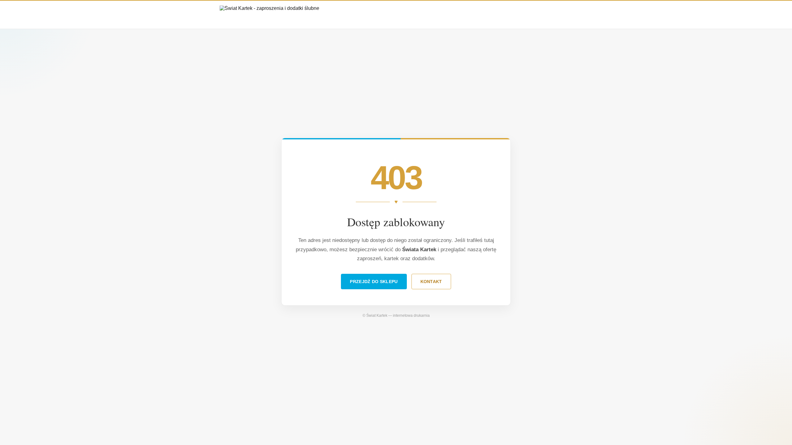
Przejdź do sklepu (374, 281)
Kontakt (431, 281)
